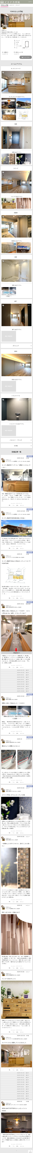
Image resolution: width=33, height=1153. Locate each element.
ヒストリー (12, 5)
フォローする (26, 57)
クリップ (17, 5)
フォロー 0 (16, 54)
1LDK (17, 44)
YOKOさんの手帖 (4, 5)
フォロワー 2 (5, 54)
